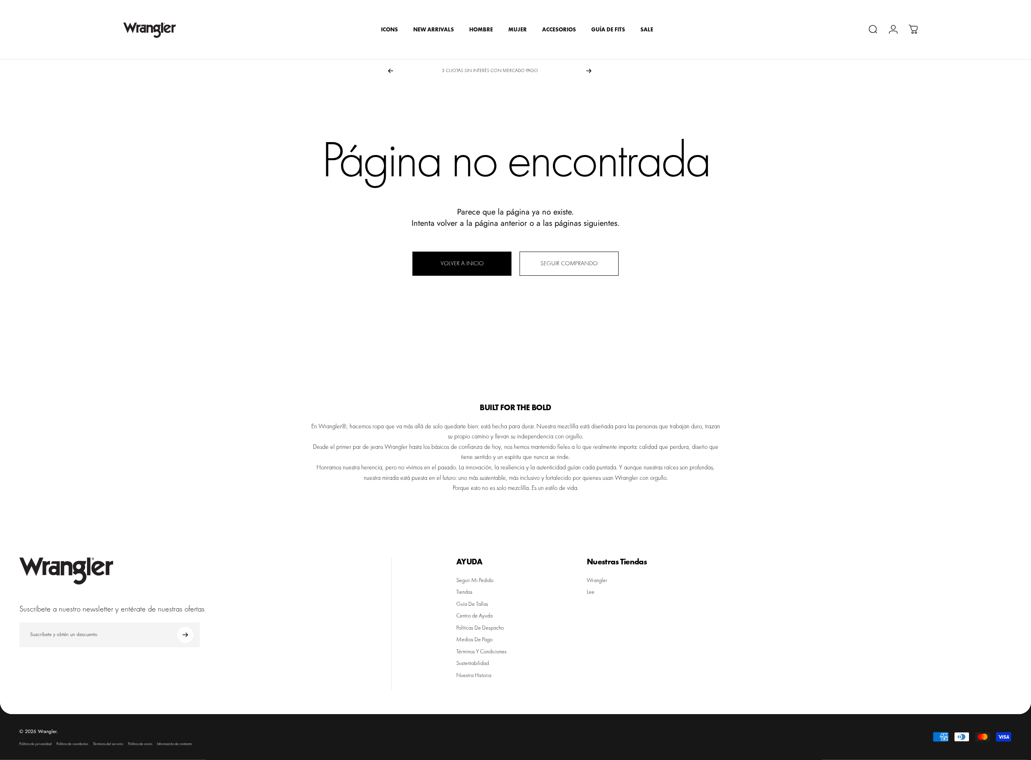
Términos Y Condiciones (481, 651)
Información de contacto (174, 743)
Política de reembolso (72, 743)
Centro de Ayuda (474, 615)
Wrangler (597, 580)
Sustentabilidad (472, 663)
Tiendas (464, 592)
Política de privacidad (35, 743)
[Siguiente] (589, 71)
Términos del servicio (108, 743)
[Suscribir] (185, 635)
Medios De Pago (474, 639)
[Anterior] (391, 71)
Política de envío (140, 743)
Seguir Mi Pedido (474, 580)
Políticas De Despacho (480, 627)
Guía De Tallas (472, 604)
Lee (590, 592)
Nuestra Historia (473, 675)
